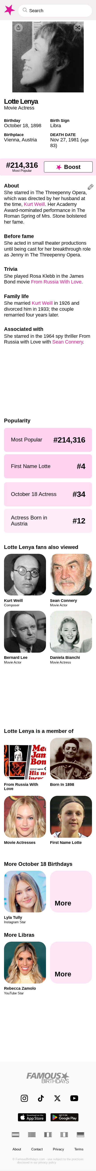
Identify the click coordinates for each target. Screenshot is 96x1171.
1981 (73, 139)
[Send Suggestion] (90, 187)
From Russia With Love (56, 282)
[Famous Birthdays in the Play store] (64, 1117)
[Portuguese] (31, 1134)
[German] (80, 1134)
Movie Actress (19, 108)
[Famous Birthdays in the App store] (31, 1117)
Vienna (11, 139)
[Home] (48, 1077)
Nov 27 (58, 139)
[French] (48, 1134)
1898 (36, 125)
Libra (55, 125)
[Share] (18, 27)
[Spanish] (15, 1134)
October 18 (16, 125)
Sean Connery (67, 342)
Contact (37, 1149)
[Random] (78, 27)
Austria (29, 139)
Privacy (58, 1149)
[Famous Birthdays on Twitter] (55, 1098)
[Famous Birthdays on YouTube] (72, 1098)
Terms (78, 1149)
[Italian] (64, 1134)
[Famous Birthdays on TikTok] (38, 1098)
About (17, 1149)
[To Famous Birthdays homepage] (9, 10)
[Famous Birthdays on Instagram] (22, 1098)
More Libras (19, 935)
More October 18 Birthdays (38, 864)
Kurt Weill (34, 204)
